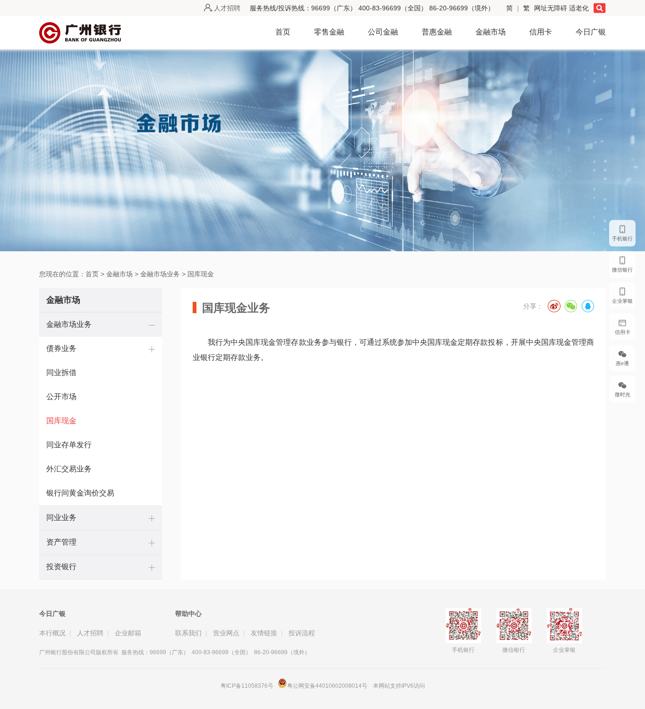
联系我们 (188, 633)
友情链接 (264, 633)
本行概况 (52, 633)
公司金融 (383, 32)
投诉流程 (302, 633)
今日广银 (591, 32)
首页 (282, 32)
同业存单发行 (69, 445)
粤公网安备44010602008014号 (328, 686)
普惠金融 (437, 32)
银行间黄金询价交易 (80, 493)
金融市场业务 (160, 274)
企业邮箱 (128, 633)
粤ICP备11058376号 (247, 686)
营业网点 (226, 633)
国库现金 (200, 274)
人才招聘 (227, 8)
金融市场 (490, 32)
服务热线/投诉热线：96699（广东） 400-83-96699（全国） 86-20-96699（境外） (372, 8)
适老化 (579, 8)
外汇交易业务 (69, 469)
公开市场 (61, 397)
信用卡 (540, 32)
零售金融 (329, 32)
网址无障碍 (551, 8)
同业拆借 (61, 372)
